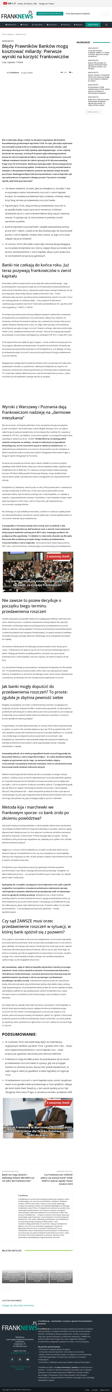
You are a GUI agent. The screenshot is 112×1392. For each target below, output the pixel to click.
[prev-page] (4, 1288)
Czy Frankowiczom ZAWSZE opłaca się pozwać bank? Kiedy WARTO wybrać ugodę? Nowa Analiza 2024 (57, 1179)
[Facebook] (12, 1359)
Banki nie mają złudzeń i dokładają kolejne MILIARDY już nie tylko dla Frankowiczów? (18, 1177)
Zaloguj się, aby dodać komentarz (18, 1305)
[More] (94, 1157)
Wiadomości (21, 34)
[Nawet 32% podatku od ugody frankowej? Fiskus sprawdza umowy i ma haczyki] (37, 1269)
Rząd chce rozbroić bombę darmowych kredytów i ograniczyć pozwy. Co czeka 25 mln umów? (98, 102)
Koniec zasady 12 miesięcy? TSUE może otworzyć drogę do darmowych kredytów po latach (61, 1278)
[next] (107, 13)
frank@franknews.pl (20, 1353)
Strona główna (8, 34)
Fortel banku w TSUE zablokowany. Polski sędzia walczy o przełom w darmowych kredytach (99, 90)
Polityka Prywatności (19, 1366)
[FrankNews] (4, 73)
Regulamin (20, 1369)
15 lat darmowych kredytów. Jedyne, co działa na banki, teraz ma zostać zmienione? (13, 1278)
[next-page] (8, 1288)
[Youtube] (27, 1359)
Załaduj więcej (92, 112)
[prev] (102, 13)
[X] (20, 1359)
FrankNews (14, 73)
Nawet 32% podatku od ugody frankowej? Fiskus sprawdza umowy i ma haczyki (37, 1278)
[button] (106, 24)
